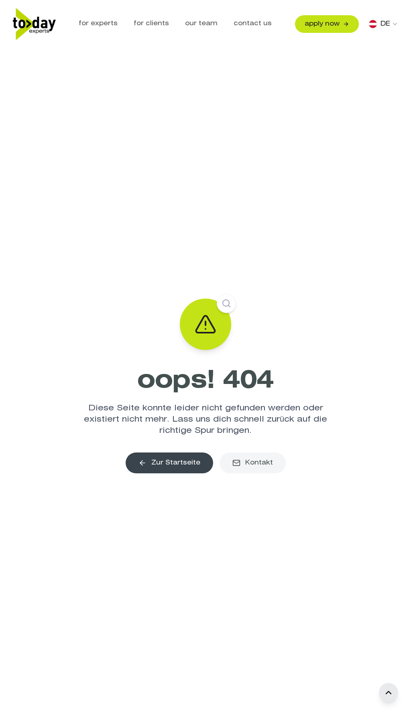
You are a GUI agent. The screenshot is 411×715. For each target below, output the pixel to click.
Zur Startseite (175, 463)
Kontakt (259, 463)
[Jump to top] (388, 692)
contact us (253, 23)
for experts (98, 23)
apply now (322, 24)
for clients (151, 23)
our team (201, 23)
